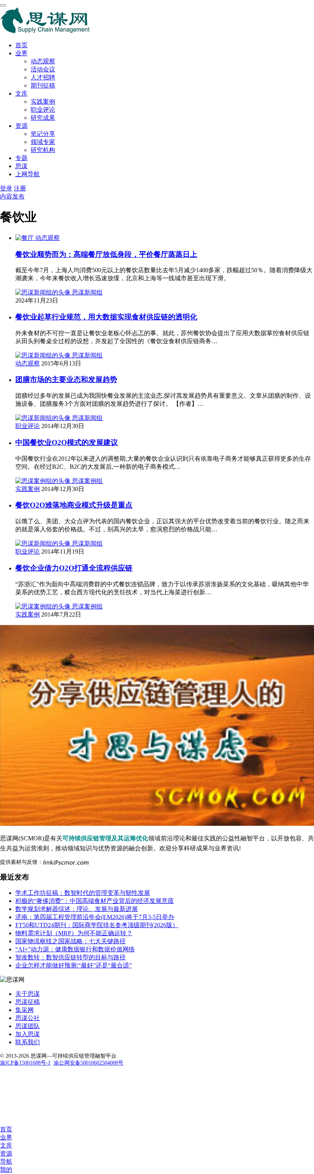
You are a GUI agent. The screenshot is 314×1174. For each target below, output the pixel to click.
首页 (21, 45)
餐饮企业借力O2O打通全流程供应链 (73, 568)
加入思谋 (27, 1034)
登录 (6, 188)
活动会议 (43, 69)
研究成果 (43, 117)
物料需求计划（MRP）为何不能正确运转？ (73, 933)
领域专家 (43, 142)
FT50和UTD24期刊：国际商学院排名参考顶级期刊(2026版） (96, 925)
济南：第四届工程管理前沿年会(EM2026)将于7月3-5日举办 (94, 917)
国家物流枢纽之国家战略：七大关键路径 (70, 941)
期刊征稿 (43, 85)
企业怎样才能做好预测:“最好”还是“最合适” (73, 965)
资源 (21, 125)
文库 (21, 93)
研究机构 (43, 150)
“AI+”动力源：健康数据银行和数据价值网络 (75, 949)
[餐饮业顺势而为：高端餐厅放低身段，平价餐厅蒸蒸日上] (25, 238)
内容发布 (12, 196)
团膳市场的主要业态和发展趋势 (66, 379)
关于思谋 (27, 993)
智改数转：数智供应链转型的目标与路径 (70, 957)
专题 (21, 158)
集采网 (24, 1010)
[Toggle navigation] (3, 5)
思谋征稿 (27, 1002)
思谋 (21, 166)
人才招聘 (43, 77)
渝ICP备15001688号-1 (25, 1063)
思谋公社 (27, 1018)
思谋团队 (27, 1026)
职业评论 (43, 109)
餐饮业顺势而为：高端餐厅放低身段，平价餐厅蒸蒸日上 (106, 254)
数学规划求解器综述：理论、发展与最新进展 (76, 909)
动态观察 (43, 61)
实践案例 (43, 101)
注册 (20, 188)
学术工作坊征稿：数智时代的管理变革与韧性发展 (82, 893)
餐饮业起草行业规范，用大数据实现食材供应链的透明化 (106, 317)
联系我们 (27, 1042)
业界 (21, 53)
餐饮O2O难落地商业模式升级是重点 (73, 505)
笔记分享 (43, 134)
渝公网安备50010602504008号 (88, 1063)
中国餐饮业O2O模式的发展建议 (66, 442)
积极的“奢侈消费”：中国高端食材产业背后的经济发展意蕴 (94, 901)
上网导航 (27, 174)
